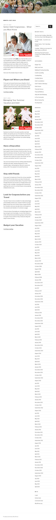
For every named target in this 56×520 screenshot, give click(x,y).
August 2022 (38, 165)
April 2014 (37, 361)
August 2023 (38, 133)
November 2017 (39, 285)
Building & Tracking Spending (42, 70)
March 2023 (38, 146)
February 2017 (38, 290)
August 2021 (38, 198)
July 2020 (37, 228)
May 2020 (37, 233)
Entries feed (38, 498)
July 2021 (37, 201)
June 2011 (37, 448)
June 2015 (37, 331)
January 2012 (38, 429)
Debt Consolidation (39, 81)
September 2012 (39, 407)
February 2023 (38, 149)
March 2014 (38, 364)
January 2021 (38, 217)
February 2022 (38, 182)
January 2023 (38, 152)
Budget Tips (38, 64)
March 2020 (38, 239)
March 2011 (37, 456)
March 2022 (38, 179)
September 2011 (39, 440)
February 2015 (38, 339)
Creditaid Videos (39, 78)
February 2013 (38, 397)
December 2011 (39, 432)
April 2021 (37, 209)
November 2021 (39, 190)
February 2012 (38, 426)
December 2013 (39, 369)
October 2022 (38, 160)
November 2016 (39, 299)
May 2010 (37, 484)
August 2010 (38, 475)
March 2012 (37, 424)
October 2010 (38, 470)
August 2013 (38, 380)
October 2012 (38, 405)
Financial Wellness (39, 91)
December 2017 (39, 282)
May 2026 (37, 114)
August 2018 (38, 269)
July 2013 (37, 383)
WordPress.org (38, 503)
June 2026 (37, 111)
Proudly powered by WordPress (10, 516)
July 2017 (37, 288)
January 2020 (38, 242)
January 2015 (38, 342)
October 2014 (38, 348)
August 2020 (38, 225)
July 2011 (37, 446)
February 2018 (38, 277)
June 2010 (37, 481)
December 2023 (39, 122)
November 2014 (39, 345)
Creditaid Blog (38, 75)
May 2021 (37, 206)
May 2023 (37, 141)
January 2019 (38, 260)
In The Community (39, 97)
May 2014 (37, 358)
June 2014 (37, 356)
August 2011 (38, 443)
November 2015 (39, 320)
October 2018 (38, 266)
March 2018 (38, 274)
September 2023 (39, 130)
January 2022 (38, 184)
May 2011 (37, 451)
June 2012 (37, 416)
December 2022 (39, 154)
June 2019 (37, 250)
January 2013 (38, 399)
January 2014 (38, 367)
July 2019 (37, 247)
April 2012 (37, 421)
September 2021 (39, 195)
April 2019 (37, 255)
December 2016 (39, 296)
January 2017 (38, 293)
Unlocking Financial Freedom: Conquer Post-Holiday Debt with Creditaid (42, 54)
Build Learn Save (39, 67)
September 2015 (39, 323)
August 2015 (38, 326)
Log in (36, 495)
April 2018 (37, 271)
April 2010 (37, 486)
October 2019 (38, 244)
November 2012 (39, 402)
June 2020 (37, 231)
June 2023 (37, 138)
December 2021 (39, 187)
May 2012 (37, 418)
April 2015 (37, 334)
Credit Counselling (39, 72)
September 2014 (39, 350)
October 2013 (38, 375)
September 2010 (39, 473)
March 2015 (38, 337)
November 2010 (39, 467)
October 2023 (38, 127)
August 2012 (38, 410)
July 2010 (37, 478)
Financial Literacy (39, 89)
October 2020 (38, 220)
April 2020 (37, 236)
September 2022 (39, 163)
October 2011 (38, 437)
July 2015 (37, 329)
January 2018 (38, 280)
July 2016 (37, 304)
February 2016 (38, 312)
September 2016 (39, 301)
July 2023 (37, 135)
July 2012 (37, 413)
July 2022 (37, 168)
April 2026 (37, 116)
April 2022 (37, 176)
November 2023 (39, 125)
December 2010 (39, 465)
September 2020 (39, 222)
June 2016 (37, 307)
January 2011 (38, 462)
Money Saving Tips (39, 100)
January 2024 (38, 119)
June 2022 (37, 171)
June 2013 (37, 386)
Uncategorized (38, 102)
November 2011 (39, 435)
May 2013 (37, 388)
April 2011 (37, 454)
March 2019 (38, 258)
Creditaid (20, 5)
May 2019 (37, 252)
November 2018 (39, 263)
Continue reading (8, 92)
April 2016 (37, 309)
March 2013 (37, 394)
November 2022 (39, 157)
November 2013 (39, 372)
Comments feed (39, 500)
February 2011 (38, 459)
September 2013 (39, 377)
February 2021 (38, 214)
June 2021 (37, 203)
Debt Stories (38, 86)
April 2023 (37, 143)
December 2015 (39, 318)
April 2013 (37, 391)
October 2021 (38, 193)
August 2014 (38, 353)
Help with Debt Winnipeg (41, 94)
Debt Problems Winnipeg (41, 83)
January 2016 (38, 315)
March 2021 (37, 212)
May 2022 (37, 173)
